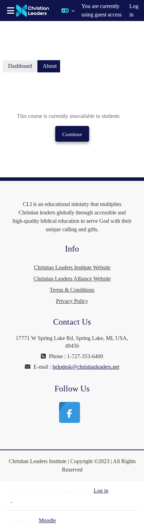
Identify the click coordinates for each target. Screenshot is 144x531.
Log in (133, 10)
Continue (72, 134)
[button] (68, 10)
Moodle (47, 520)
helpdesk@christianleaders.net (85, 367)
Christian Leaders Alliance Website (72, 279)
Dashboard (20, 66)
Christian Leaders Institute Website (72, 267)
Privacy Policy (72, 301)
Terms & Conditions (72, 290)
